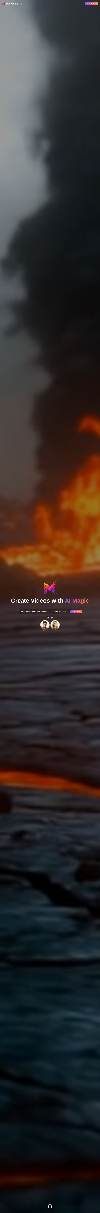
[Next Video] (48, 617)
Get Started (76, 611)
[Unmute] (52, 617)
